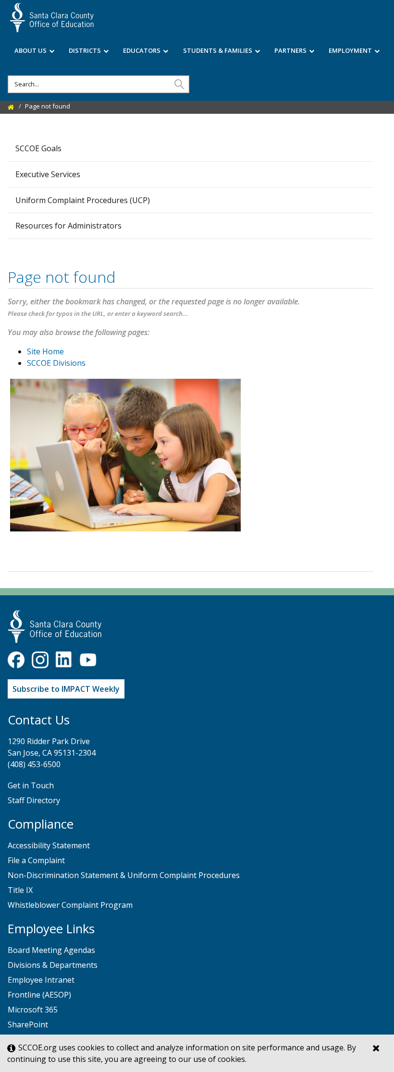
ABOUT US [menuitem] (30, 50)
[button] (179, 84)
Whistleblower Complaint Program (70, 905)
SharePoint (28, 1024)
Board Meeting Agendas (51, 950)
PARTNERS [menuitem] (290, 50)
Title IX (20, 890)
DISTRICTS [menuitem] (85, 50)
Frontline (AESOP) (39, 994)
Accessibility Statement (49, 845)
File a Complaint (36, 860)
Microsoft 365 (33, 1009)
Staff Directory (34, 800)
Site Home (45, 351)
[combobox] (98, 84)
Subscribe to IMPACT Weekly (66, 689)
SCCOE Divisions (56, 363)
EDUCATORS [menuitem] (141, 50)
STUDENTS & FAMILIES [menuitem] (217, 50)
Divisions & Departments (53, 965)
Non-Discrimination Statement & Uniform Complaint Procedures (124, 875)
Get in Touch (31, 785)
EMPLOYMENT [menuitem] (350, 50)
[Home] (11, 106)
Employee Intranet (41, 980)
